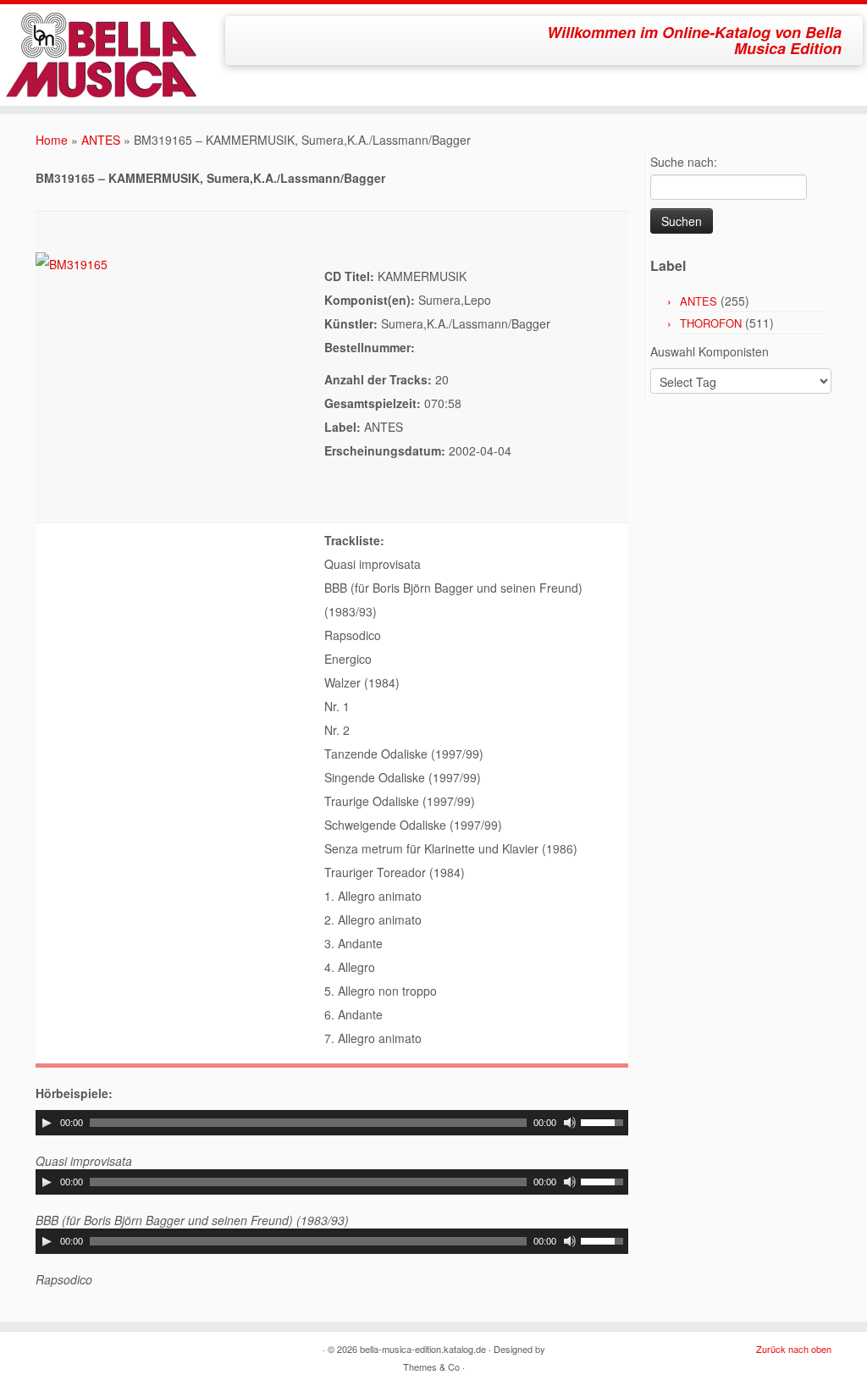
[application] (332, 1122)
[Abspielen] (46, 1122)
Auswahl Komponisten (709, 351)
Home (52, 139)
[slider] (604, 1121)
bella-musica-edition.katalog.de (423, 1349)
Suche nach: (683, 161)
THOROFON (711, 323)
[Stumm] (570, 1122)
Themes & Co (431, 1366)
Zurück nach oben (793, 1349)
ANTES (100, 139)
